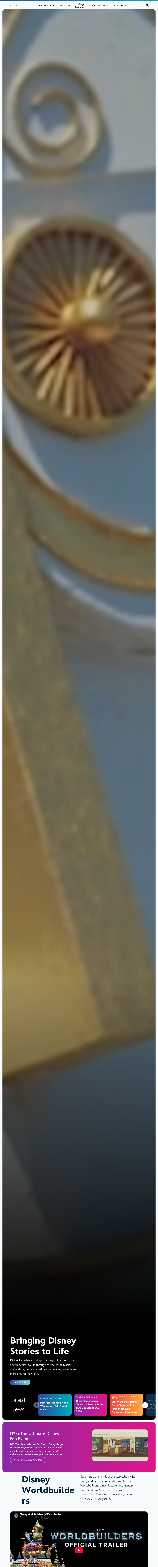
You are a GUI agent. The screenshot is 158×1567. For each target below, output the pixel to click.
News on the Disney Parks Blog (28, 1460)
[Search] (147, 5)
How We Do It (20, 1382)
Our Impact (118, 5)
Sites (12, 5)
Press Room (65, 5)
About (42, 5)
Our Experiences (98, 5)
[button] (145, 1405)
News (53, 5)
